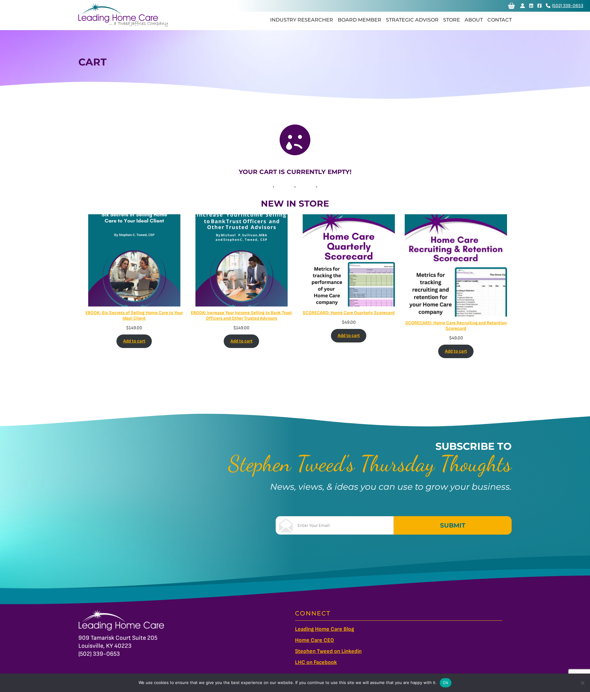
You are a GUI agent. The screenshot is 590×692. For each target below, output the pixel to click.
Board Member (359, 20)
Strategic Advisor (412, 20)
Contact (499, 20)
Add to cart (134, 341)
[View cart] (511, 6)
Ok (445, 682)
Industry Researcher (301, 20)
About (474, 20)
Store (451, 20)
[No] (582, 683)
